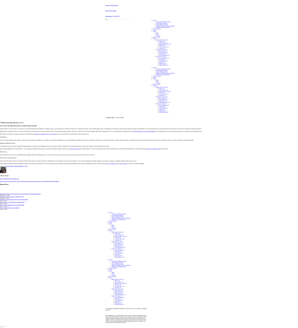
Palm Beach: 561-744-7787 (113, 16)
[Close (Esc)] (0, 326)
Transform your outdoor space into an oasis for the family (14, 199)
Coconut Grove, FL (164, 47)
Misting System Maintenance (163, 27)
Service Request (157, 28)
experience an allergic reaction (153, 148)
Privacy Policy (109, 311)
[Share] (2, 326)
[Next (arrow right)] (2, 327)
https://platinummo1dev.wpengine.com (9, 178)
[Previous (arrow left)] (0, 327)
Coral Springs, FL (163, 61)
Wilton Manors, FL (163, 65)
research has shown (75, 148)
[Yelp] (164, 213)
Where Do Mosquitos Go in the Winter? (10, 207)
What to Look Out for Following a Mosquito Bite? (12, 202)
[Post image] (4, 192)
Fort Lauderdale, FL (164, 58)
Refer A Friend (156, 37)
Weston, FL (162, 62)
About (154, 31)
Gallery (155, 30)
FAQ (157, 34)
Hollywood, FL (163, 63)
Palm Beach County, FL (162, 49)
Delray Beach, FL (163, 52)
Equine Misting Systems (162, 24)
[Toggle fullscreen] (3, 326)
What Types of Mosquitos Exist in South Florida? (12, 205)
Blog (157, 33)
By (15, 166)
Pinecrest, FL (162, 45)
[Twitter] (156, 213)
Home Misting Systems (161, 23)
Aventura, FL (162, 48)
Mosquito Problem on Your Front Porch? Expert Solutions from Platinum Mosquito (20, 194)
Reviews (158, 35)
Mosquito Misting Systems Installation (165, 26)
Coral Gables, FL (163, 42)
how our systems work (111, 163)
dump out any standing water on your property (45, 134)
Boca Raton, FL (163, 51)
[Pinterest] (173, 213)
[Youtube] (160, 213)
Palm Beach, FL (163, 54)
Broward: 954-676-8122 (112, 5)
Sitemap (116, 311)
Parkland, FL (162, 59)
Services (155, 20)
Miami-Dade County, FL (162, 40)
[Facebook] (152, 213)
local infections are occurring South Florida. (144, 131)
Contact (155, 38)
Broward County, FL (161, 56)
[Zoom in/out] (5, 326)
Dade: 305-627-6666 (111, 11)
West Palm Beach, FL (164, 55)
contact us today (123, 163)
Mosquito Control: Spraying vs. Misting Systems (12, 196)
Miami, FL (161, 41)
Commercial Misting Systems (163, 22)
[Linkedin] (168, 213)
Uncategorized (8, 166)
